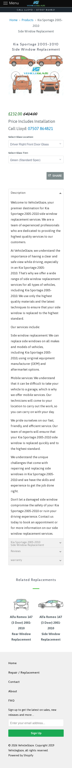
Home (12, 663)
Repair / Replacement (24, 672)
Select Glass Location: (20, 137)
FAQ (11, 700)
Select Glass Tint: (18, 152)
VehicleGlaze (26, 745)
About (12, 691)
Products (27, 20)
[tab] (36, 193)
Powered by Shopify (20, 755)
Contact (14, 682)
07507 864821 (40, 128)
